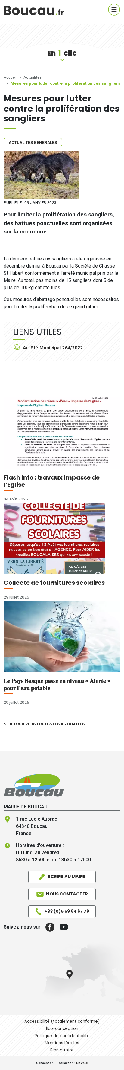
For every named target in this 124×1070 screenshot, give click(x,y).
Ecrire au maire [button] (66, 877)
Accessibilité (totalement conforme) (62, 1021)
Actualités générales (33, 142)
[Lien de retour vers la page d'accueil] (34, 785)
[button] (47, 927)
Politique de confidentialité (62, 1036)
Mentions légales (62, 1043)
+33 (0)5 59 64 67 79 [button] (67, 911)
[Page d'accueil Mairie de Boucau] (34, 9)
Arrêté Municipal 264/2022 (53, 348)
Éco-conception (62, 1028)
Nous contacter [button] (67, 894)
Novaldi (82, 1063)
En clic (62, 53)
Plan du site (62, 1050)
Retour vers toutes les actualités (46, 723)
